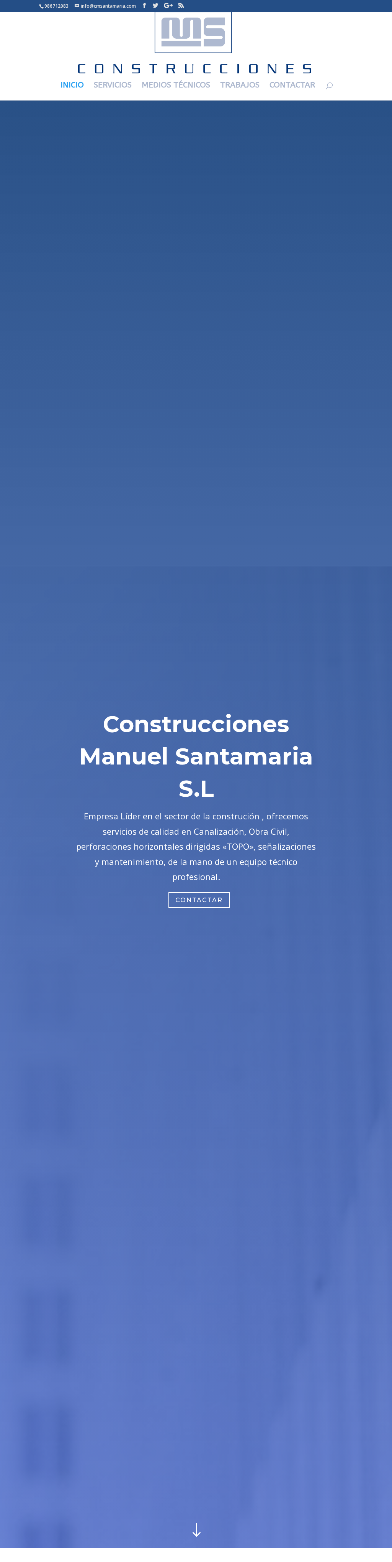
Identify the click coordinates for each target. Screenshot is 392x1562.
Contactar (199, 900)
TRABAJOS (240, 86)
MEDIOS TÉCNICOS (176, 86)
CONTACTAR (292, 86)
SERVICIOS (113, 86)
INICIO (72, 86)
